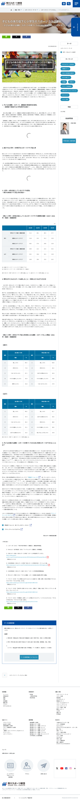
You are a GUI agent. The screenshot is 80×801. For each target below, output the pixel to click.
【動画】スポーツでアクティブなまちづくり (13, 730)
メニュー (76, 3)
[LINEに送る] (6, 37)
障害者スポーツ (60, 701)
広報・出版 (59, 739)
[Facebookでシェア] (26, 37)
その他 (58, 711)
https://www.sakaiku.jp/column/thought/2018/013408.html (22, 592)
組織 (4, 698)
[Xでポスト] (16, 37)
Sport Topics (59, 725)
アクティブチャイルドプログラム (12, 529)
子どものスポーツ (60, 699)
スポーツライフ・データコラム (48, 10)
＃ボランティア (65, 95)
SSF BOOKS (59, 737)
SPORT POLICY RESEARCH (63, 743)
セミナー (5, 729)
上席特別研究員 (33, 696)
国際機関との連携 (34, 722)
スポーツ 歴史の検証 (61, 732)
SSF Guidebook (7, 706)
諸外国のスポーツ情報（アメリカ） (38, 729)
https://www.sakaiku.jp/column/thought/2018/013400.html (22, 582)
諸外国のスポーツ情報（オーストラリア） (39, 734)
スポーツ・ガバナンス (61, 704)
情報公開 (5, 702)
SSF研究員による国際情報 (36, 735)
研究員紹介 (31, 692)
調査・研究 (17, 10)
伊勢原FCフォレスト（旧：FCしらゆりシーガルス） (17, 525)
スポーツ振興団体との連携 (9, 727)
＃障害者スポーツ (65, 68)
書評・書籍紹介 (60, 742)
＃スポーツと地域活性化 (66, 86)
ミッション (5, 694)
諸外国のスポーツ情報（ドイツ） (37, 727)
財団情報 (4, 692)
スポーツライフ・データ (30, 10)
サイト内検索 (69, 3)
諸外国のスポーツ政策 (35, 724)
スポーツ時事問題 (60, 724)
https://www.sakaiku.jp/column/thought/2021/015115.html (22, 601)
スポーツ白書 (59, 696)
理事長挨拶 (5, 696)
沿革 (4, 699)
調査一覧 (58, 712)
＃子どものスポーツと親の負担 (68, 64)
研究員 (31, 694)
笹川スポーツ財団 (11, 10)
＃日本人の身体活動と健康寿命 (68, 73)
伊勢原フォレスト (33, 477)
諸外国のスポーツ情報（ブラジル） (38, 732)
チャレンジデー (6, 732)
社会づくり (4, 720)
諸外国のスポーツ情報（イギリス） (38, 725)
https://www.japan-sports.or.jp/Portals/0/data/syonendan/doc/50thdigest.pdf (27, 565)
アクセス (5, 704)
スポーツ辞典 (59, 735)
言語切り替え (64, 3)
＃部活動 (63, 81)
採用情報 (5, 701)
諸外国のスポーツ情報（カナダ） (37, 730)
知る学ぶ (57, 720)
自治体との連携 (6, 724)
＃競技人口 (72, 81)
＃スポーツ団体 (65, 99)
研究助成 (58, 714)
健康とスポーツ (60, 709)
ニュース (4, 749)
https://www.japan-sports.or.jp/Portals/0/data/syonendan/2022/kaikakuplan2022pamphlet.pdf (26, 556)
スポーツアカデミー (7, 734)
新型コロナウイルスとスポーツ (63, 734)
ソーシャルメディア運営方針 (25, 798)
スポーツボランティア (61, 706)
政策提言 (58, 698)
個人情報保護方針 (6, 798)
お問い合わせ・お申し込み (8, 753)
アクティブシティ (7, 722)
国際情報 (31, 720)
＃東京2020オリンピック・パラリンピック (69, 91)
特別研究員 (32, 698)
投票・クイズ (59, 730)
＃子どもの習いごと (66, 77)
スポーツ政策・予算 (61, 707)
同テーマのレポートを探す (69, 52)
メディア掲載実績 (60, 740)
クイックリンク (77, 27)
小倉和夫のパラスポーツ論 (62, 722)
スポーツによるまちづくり (62, 702)
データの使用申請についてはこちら (29, 657)
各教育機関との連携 (7, 725)
